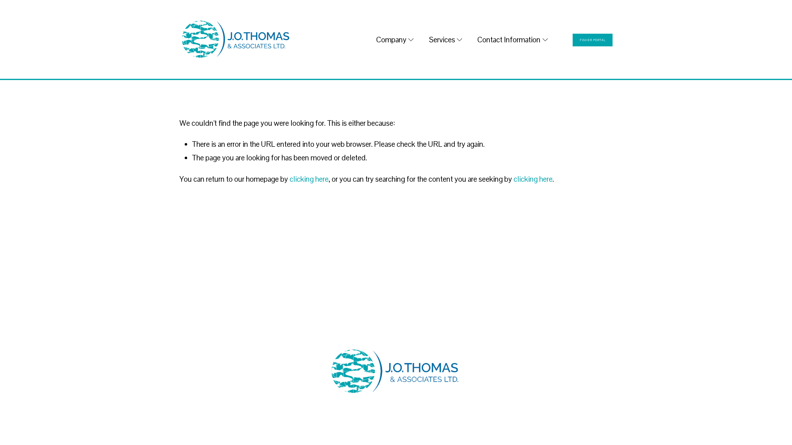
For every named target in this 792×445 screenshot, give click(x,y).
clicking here (309, 179)
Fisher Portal (592, 40)
